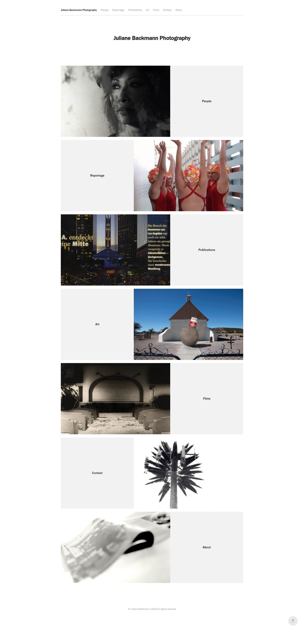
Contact (167, 10)
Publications (135, 10)
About (178, 10)
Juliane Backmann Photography (79, 10)
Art (147, 10)
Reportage (118, 10)
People (105, 10)
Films (156, 10)
